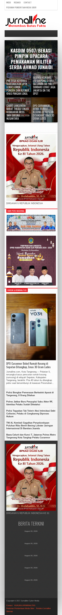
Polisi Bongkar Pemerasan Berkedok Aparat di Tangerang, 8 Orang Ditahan (30, 394)
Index (8, 2)
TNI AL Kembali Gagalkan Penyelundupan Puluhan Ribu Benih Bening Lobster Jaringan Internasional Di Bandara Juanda (29, 426)
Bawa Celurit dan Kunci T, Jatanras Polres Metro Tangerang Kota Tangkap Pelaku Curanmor (31, 436)
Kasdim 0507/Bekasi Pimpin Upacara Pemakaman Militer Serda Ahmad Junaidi (31, 536)
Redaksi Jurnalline (43, 608)
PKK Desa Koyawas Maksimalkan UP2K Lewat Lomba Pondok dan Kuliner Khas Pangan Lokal (31, 548)
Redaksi (17, 2)
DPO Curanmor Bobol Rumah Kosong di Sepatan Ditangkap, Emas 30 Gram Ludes (28, 365)
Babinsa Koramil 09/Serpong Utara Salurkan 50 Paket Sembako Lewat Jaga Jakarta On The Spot (31, 560)
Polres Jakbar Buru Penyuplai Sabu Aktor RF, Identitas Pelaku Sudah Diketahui (29, 403)
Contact (28, 2)
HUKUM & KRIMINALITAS (24, 605)
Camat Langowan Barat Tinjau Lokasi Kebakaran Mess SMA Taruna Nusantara (31, 572)
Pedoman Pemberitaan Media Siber (21, 7)
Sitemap (9, 611)
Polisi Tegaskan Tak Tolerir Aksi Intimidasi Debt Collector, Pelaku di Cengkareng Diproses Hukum (30, 414)
